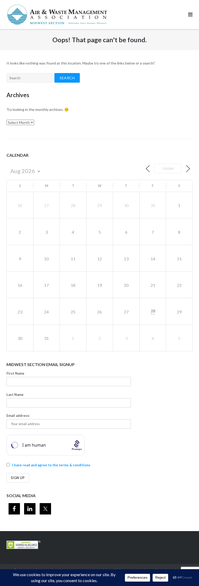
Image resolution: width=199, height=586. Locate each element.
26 (20, 205)
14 (153, 258)
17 (46, 285)
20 (126, 285)
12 (99, 258)
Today (168, 168)
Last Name (15, 394)
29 (99, 205)
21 (153, 285)
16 (20, 285)
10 (46, 258)
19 (99, 285)
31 (153, 205)
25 (73, 311)
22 (179, 285)
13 (126, 258)
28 (73, 205)
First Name (15, 373)
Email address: (18, 415)
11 (73, 258)
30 (126, 205)
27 (46, 205)
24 (46, 311)
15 (179, 258)
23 (20, 311)
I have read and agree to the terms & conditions (51, 465)
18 (73, 285)
